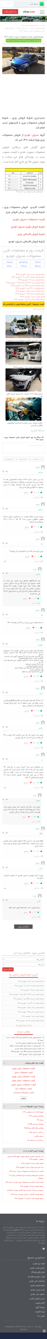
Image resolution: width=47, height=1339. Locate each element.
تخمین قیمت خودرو (37, 1267)
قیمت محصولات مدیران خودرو (24, 1084)
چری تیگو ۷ (24, 266)
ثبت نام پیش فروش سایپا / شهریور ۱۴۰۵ (29, 1167)
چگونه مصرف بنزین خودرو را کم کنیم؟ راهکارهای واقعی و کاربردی (24, 424)
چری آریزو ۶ (38, 262)
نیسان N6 (40, 1120)
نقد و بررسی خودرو (38, 1289)
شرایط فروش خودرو (37, 1285)
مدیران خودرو (22, 28)
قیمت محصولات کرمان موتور (23, 1080)
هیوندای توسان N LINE (35, 1124)
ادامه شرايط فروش (24, 1025)
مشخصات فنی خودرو (37, 1281)
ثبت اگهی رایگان (10, 11)
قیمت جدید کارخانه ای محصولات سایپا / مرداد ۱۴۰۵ (26, 1171)
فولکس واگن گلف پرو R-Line (33, 1128)
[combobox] (23, 959)
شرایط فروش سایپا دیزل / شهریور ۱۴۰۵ (30, 274)
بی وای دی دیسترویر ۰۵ (35, 1140)
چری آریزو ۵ (9, 262)
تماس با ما (41, 1316)
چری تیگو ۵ (38, 266)
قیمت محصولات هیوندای (23, 1092)
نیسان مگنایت (38, 1136)
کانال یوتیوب (40, 1302)
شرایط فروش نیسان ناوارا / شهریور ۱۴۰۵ (30, 291)
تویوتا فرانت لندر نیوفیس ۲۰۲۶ (33, 1112)
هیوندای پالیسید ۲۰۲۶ (36, 1116)
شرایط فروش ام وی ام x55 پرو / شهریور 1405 (26, 1051)
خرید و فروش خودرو (37, 1298)
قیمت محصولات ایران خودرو (23, 1068)
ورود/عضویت (40, 1311)
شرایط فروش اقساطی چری (31, 234)
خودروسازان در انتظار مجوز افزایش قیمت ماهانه (25, 1045)
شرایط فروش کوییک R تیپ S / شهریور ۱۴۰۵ (28, 277)
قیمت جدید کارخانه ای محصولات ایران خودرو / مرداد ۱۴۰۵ (24, 1182)
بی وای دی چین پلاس (36, 1132)
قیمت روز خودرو (39, 1263)
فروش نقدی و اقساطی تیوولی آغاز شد (28, 1043)
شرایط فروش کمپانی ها (30, 25)
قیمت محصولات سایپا (24, 1072)
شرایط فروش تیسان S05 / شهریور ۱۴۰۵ (30, 293)
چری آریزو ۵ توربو (23, 262)
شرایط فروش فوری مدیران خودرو (27, 226)
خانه (43, 25)
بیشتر (23, 1098)
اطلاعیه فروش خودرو (37, 28)
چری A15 (9, 266)
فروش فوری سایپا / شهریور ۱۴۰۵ (32, 296)
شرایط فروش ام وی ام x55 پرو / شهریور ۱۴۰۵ (28, 285)
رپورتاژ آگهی (40, 1307)
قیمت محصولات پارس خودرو (23, 1076)
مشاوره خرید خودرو (37, 1294)
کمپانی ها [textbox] (40, 959)
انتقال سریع (8, 969)
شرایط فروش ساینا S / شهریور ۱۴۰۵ (31, 279)
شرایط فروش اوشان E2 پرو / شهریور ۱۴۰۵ (29, 299)
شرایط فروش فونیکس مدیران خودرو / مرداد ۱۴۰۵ (27, 1194)
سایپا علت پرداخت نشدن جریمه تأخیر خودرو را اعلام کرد (25, 1190)
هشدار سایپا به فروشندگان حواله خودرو (28, 1048)
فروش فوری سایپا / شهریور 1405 (30, 1054)
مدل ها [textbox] (41, 964)
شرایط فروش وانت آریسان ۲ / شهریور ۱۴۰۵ (29, 1198)
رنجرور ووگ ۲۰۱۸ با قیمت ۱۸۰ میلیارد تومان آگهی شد (24, 395)
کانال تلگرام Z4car (38, 1272)
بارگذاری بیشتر (23, 927)
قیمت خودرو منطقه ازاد (36, 1276)
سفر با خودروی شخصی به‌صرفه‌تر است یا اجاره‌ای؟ (24, 340)
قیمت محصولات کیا (23, 1088)
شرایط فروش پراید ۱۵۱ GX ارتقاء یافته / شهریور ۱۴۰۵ (25, 282)
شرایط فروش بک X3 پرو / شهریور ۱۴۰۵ (30, 288)
